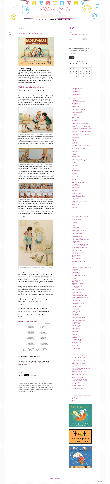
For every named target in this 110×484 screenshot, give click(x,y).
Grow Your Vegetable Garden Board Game (81, 368)
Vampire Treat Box (76, 345)
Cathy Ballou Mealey (76, 174)
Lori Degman (75, 120)
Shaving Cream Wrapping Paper (79, 317)
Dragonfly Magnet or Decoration (79, 252)
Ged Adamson (75, 100)
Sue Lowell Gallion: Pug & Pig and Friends (81, 126)
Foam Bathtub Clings (76, 258)
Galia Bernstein (75, 106)
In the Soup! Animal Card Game (79, 372)
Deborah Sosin (75, 198)
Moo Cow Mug (75, 281)
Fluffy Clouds (75, 256)
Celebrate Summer (76, 94)
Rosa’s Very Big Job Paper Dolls (79, 308)
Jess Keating (74, 151)
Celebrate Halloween (76, 91)
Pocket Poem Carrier (76, 292)
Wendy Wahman (75, 206)
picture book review (48, 389)
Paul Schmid (74, 192)
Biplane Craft (75, 224)
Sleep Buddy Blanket (76, 319)
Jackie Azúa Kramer (76, 156)
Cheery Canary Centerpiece (78, 233)
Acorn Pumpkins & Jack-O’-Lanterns (80, 216)
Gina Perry (74, 179)
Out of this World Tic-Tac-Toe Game (79, 379)
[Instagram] (73, 28)
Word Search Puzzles (76, 402)
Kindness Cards (75, 397)
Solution (25, 364)
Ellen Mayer (74, 173)
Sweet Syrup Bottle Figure (77, 340)
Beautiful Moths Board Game (78, 359)
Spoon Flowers (75, 331)
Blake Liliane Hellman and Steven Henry (81, 145)
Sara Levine (74, 164)
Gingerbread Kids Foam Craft (78, 261)
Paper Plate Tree (75, 287)
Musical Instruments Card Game (79, 377)
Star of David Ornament (77, 336)
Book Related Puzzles (28, 383)
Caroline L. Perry (75, 178)
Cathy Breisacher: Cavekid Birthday (79, 109)
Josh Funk (74, 122)
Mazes (73, 400)
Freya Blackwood (32, 314)
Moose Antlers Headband (77, 283)
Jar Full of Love (75, 277)
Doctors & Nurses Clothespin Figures (80, 247)
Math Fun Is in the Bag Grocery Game (80, 376)
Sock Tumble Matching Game (78, 385)
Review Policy (75, 36)
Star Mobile (74, 337)
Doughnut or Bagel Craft (77, 249)
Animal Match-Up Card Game (78, 355)
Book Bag (74, 225)
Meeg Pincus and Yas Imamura (78, 182)
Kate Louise (74, 168)
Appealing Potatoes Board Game (79, 218)
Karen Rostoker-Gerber (77, 187)
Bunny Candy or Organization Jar (79, 230)
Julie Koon (74, 154)
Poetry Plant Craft (75, 294)
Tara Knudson (75, 153)
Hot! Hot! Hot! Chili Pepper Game (79, 369)
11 (73, 71)
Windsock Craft (75, 347)
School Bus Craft (75, 309)
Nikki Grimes (74, 142)
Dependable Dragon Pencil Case (79, 245)
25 (73, 76)
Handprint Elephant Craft (77, 273)
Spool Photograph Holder (77, 330)
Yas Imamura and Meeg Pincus (78, 148)
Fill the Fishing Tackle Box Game (79, 363)
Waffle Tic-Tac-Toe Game (77, 388)
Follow (71, 57)
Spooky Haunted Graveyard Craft (79, 333)
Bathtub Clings (75, 222)
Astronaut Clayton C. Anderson (78, 101)
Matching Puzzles (76, 398)
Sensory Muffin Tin (76, 311)
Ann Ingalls (74, 150)
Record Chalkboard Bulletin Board (79, 305)
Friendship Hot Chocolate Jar (78, 260)
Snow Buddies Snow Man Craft (78, 320)
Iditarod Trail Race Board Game (79, 371)
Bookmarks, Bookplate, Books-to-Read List (81, 395)
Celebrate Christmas (76, 89)
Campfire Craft (75, 231)
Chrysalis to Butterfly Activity (78, 238)
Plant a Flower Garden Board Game (79, 383)
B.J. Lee (73, 162)
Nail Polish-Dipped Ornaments (78, 284)
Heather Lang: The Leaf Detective (79, 159)
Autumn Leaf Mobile (76, 219)
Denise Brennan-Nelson (77, 112)
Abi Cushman (75, 118)
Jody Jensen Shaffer (76, 193)
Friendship (40, 383)
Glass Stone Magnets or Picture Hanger (80, 266)
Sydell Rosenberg (76, 185)
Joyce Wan (74, 207)
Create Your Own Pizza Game (78, 360)
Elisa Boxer (74, 108)
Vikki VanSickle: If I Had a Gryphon (79, 201)
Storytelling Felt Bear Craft (77, 339)
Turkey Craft (74, 344)
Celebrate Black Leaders (77, 88)
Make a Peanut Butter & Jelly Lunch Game (81, 374)
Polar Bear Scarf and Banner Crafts (79, 295)
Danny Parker (31, 311)
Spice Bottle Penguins (76, 325)
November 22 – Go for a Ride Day (30, 33)
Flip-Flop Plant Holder (76, 255)
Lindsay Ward (75, 209)
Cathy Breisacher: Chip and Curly (79, 111)
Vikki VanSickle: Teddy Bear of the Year (80, 202)
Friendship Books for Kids (24, 387)
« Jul (70, 82)
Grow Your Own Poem (76, 270)
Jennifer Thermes (75, 204)
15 (86, 71)
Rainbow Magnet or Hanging (78, 303)
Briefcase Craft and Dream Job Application (81, 228)
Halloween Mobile (76, 272)
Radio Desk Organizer (77, 300)
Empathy (36, 383)
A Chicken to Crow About (77, 235)
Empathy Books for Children (35, 385)
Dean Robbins (75, 184)
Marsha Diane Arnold (76, 103)
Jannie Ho (74, 146)
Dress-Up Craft (75, 253)
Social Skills (45, 383)
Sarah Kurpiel (75, 157)
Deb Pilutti (74, 181)
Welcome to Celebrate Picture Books (80, 34)
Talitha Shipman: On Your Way (78, 196)
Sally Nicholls (75, 176)
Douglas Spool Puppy (76, 250)
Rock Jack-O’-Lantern (76, 306)
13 (80, 71)
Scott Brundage (75, 115)
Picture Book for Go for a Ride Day (35, 389)
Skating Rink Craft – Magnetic (78, 315)
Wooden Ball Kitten (76, 348)
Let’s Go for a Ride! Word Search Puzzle (42, 363)
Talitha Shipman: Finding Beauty (79, 195)
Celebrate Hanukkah (76, 93)
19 (76, 73)
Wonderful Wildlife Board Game (79, 390)
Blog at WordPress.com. (55, 478)
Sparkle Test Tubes (76, 323)
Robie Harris (74, 143)
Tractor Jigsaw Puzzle (76, 387)
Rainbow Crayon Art (76, 302)
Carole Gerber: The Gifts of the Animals (80, 134)
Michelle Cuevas (75, 117)
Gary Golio (74, 139)
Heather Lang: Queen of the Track (79, 160)
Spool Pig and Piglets (76, 328)
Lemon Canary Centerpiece (78, 280)
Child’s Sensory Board (77, 236)
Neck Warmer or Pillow (77, 286)
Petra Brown (74, 114)
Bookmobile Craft (75, 227)
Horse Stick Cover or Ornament (78, 275)
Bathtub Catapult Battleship (78, 221)
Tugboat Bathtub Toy (76, 342)
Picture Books (22, 391)
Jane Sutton (74, 199)
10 (70, 71)
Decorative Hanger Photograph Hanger (80, 244)
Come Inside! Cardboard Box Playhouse (80, 239)
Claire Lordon (75, 167)
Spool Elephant (75, 326)
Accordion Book (75, 214)
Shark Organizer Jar (76, 314)
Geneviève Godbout (76, 136)
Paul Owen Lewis (75, 165)
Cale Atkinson (75, 104)
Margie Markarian (76, 170)
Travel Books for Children (31, 391)
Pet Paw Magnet (75, 291)
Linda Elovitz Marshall (76, 171)
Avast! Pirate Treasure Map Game (79, 357)
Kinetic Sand (74, 278)
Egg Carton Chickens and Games (79, 362)
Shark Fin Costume (76, 312)
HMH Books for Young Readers (38, 387)
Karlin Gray (74, 140)
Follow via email (73, 46)
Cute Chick (74, 242)
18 (73, 73)
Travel (50, 383)
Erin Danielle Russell (76, 188)
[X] (70, 28)
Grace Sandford (75, 190)
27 (80, 76)
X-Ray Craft (74, 350)
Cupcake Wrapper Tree (77, 241)
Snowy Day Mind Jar (76, 322)
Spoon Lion (74, 334)
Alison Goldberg (75, 137)
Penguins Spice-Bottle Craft (78, 289)
